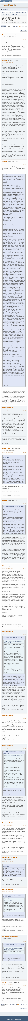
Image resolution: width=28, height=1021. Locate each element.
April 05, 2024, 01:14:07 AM (7, 164)
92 (25, 26)
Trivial (4, 566)
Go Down (3, 26)
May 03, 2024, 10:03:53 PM (7, 717)
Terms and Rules (13, 1017)
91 (23, 26)
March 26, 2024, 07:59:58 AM (8, 62)
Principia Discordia (8, 5)
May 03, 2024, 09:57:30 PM (7, 634)
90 (22, 26)
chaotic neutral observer (10, 857)
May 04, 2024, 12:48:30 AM (7, 891)
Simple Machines (17, 1019)
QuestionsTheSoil (7, 408)
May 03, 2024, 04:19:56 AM (7, 503)
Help (8, 1017)
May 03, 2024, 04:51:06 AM (7, 568)
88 (18, 26)
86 (14, 26)
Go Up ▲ (19, 1017)
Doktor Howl (6, 35)
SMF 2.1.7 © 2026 (10, 1019)
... (13, 26)
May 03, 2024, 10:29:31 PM (7, 748)
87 (16, 26)
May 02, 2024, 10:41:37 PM (7, 452)
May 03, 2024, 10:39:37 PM (7, 825)
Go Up (2, 1004)
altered (4, 60)
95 (1, 28)
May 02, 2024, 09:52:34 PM (7, 410)
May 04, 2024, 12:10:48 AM (7, 861)
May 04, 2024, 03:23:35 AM (7, 940)
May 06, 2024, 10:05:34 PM (7, 984)
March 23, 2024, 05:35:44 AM (8, 39)
